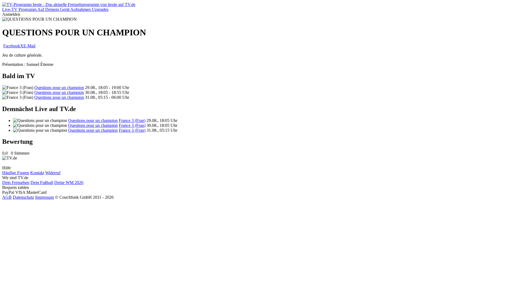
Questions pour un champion (59, 87)
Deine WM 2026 (68, 182)
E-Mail (29, 46)
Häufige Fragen (15, 172)
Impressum (44, 197)
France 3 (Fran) (132, 120)
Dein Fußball (42, 182)
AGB (7, 197)
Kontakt (37, 172)
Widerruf (52, 172)
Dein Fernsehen (15, 182)
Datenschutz (23, 197)
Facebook (11, 46)
